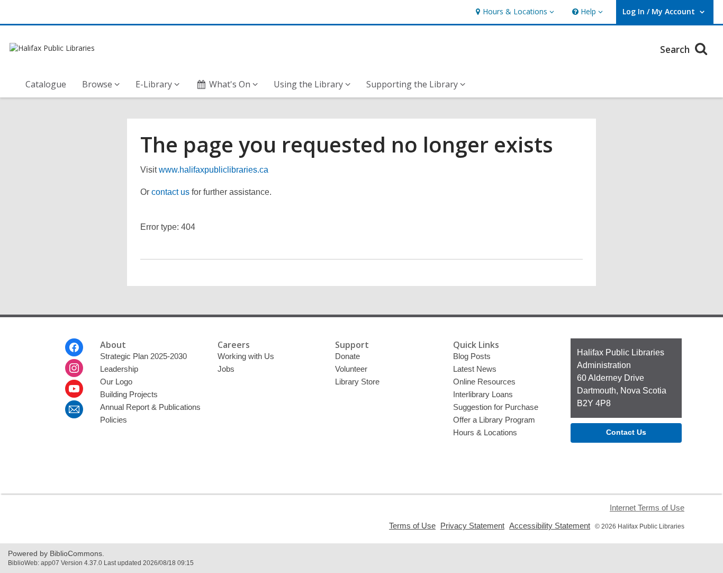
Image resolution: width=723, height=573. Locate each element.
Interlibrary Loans (483, 394)
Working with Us (246, 356)
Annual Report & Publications (150, 406)
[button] (513, 12)
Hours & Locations (485, 432)
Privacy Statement (472, 525)
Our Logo (116, 381)
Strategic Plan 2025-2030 (143, 356)
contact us (170, 191)
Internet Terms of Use (647, 507)
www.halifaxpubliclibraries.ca (213, 169)
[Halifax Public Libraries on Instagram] (74, 368)
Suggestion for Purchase (495, 406)
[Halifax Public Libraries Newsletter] (74, 409)
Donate (347, 356)
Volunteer (351, 368)
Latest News (474, 368)
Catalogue (45, 84)
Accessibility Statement (549, 525)
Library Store (357, 381)
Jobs (226, 368)
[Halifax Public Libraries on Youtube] (74, 389)
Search (676, 49)
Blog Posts (472, 356)
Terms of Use (412, 525)
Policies (113, 419)
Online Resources (484, 381)
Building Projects (129, 394)
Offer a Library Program (494, 419)
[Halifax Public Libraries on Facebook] (74, 347)
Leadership (119, 368)
